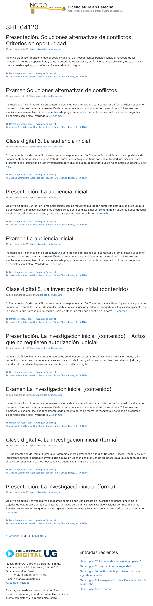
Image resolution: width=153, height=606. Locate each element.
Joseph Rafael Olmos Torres (60, 76)
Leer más (57, 115)
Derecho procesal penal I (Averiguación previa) (32, 73)
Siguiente (39, 535)
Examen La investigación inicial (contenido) (59, 389)
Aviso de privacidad (18, 582)
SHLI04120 (81, 76)
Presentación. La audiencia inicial (46, 191)
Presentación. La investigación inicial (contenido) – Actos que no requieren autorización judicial (76, 339)
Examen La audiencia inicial (39, 238)
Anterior (12, 535)
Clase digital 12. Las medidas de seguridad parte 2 (110, 561)
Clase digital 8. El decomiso (96, 589)
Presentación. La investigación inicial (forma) (60, 486)
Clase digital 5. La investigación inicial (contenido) (67, 289)
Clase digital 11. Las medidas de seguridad (105, 566)
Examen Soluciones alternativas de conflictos (61, 90)
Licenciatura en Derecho (90, 7)
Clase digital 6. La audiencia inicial (48, 141)
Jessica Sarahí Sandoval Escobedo (27, 76)
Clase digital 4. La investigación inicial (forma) (62, 439)
